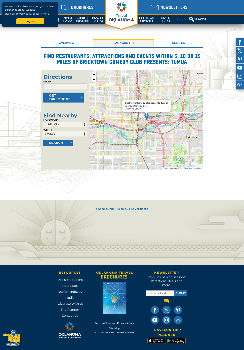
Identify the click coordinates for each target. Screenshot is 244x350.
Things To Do (67, 19)
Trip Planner (70, 310)
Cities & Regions (82, 19)
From (47, 81)
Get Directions (59, 97)
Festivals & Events (146, 19)
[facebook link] (155, 310)
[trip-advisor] (240, 84)
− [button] (94, 79)
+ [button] (94, 74)
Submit (181, 293)
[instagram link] (166, 320)
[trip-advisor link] (178, 320)
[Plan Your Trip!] (12, 338)
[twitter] (240, 51)
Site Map (114, 328)
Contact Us (70, 315)
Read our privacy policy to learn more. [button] (27, 13)
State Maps (70, 286)
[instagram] (240, 76)
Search (56, 143)
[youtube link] (155, 320)
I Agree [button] (30, 21)
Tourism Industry (69, 292)
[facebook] (240, 42)
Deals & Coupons (70, 280)
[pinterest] (240, 59)
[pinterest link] (178, 310)
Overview (67, 42)
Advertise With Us (70, 304)
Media (70, 298)
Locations (51, 120)
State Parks (165, 19)
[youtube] (240, 68)
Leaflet (165, 168)
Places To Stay (97, 19)
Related (178, 42)
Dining (180, 19)
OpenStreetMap (186, 168)
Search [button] (200, 19)
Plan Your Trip (123, 42)
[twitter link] (166, 310)
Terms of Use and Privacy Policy (114, 323)
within (48, 129)
